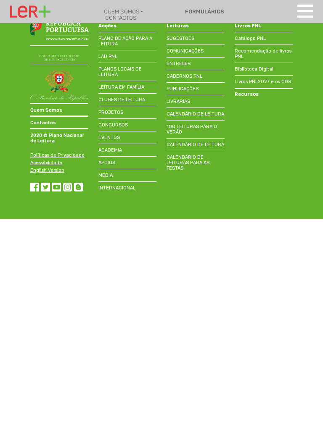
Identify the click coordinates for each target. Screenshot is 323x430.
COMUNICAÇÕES (185, 51)
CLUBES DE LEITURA (121, 99)
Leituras (178, 26)
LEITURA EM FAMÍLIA (121, 87)
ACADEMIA (110, 150)
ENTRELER (179, 63)
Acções (107, 26)
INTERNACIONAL (116, 188)
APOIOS (106, 162)
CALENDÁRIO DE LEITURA (195, 114)
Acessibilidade (46, 162)
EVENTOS (109, 137)
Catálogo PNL (250, 38)
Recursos (247, 94)
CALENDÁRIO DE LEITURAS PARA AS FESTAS (188, 163)
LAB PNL (107, 56)
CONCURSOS (113, 125)
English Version (47, 170)
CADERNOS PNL (184, 76)
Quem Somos (46, 110)
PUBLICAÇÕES (183, 89)
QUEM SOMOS (122, 11)
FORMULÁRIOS (204, 11)
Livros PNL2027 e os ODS (263, 81)
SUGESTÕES (180, 38)
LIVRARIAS (178, 101)
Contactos (43, 123)
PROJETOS (110, 112)
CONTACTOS (121, 18)
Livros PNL (248, 26)
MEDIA (105, 175)
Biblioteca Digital (254, 69)
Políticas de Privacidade (57, 155)
